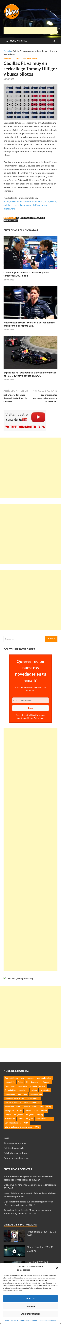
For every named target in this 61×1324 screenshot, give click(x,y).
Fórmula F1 (19, 59)
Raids (19, 1110)
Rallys (20, 1119)
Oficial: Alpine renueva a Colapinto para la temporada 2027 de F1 (26, 274)
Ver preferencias (30, 1314)
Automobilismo (11, 1078)
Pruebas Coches (30, 1106)
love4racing (45, 1090)
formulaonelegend (37, 1086)
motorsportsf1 (33, 1098)
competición (10, 1082)
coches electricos (44, 1078)
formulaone (9, 1086)
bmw (23, 1078)
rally (36, 1110)
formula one (38, 218)
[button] (56, 1268)
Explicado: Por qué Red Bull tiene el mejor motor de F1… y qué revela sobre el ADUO (30, 374)
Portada (7, 51)
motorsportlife (36, 1094)
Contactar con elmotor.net (16, 1158)
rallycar (44, 1110)
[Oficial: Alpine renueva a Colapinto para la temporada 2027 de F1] (30, 253)
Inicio (6, 1137)
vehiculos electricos (13, 1123)
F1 (18, 218)
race (41, 1106)
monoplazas (10, 1094)
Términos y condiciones (28, 1320)
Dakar (20, 1082)
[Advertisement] (32, 30)
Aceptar (30, 1298)
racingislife (9, 1110)
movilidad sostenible (32, 1102)
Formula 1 (8, 59)
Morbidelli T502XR (37, 1262)
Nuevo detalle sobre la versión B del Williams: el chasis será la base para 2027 (29, 324)
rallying (40, 1115)
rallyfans (30, 1115)
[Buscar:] (30, 639)
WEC (26, 1123)
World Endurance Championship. (18, 1127)
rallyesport (18, 1115)
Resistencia (41, 1119)
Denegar (30, 1306)
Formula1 (47, 1082)
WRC (37, 1127)
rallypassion (10, 1119)
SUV (50, 1119)
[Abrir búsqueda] (54, 41)
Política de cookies (11, 1320)
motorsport (22, 1094)
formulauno (23, 1090)
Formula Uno (31, 59)
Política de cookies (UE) (15, 1148)
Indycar (34, 1090)
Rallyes (8, 1115)
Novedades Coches (13, 1106)
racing (48, 1106)
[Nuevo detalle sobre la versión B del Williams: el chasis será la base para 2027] (30, 303)
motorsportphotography (15, 1098)
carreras (31, 1078)
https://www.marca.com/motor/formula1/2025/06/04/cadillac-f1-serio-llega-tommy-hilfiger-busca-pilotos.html (30, 205)
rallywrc (29, 1119)
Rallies (28, 1110)
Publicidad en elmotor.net (16, 1153)
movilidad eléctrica (13, 1102)
